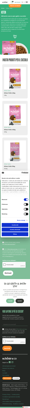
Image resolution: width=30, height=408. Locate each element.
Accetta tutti (15, 225)
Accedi (10, 301)
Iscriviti (20, 301)
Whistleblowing (7, 404)
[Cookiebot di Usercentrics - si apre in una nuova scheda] (21, 173)
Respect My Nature (8, 368)
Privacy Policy (6, 394)
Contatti (4, 373)
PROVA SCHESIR (15, 6)
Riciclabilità (5, 375)
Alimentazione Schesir (9, 366)
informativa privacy (10, 244)
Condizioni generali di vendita (11, 397)
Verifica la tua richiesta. (9, 260)
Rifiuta (15, 234)
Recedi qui (5, 399)
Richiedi (8, 273)
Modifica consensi (18, 404)
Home (2, 8)
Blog (3, 370)
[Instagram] (12, 362)
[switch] (26, 204)
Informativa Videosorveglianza (11, 401)
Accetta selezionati (15, 229)
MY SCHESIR (16, 378)
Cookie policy (16, 394)
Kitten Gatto (9, 8)
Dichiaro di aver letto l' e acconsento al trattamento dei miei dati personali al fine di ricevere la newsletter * (14, 330)
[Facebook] (10, 362)
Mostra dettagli (21, 220)
